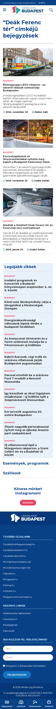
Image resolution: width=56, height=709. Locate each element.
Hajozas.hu (9, 573)
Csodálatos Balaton (29, 3)
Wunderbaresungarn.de (16, 567)
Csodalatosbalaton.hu (15, 550)
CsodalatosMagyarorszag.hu (19, 544)
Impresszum (10, 619)
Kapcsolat (8, 630)
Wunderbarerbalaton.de (17, 561)
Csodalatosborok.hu (14, 556)
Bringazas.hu (10, 579)
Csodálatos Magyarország (12, 3)
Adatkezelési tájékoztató (17, 613)
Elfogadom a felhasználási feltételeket (25, 666)
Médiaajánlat (10, 625)
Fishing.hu (8, 585)
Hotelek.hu (9, 591)
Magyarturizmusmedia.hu (17, 596)
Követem (28, 502)
